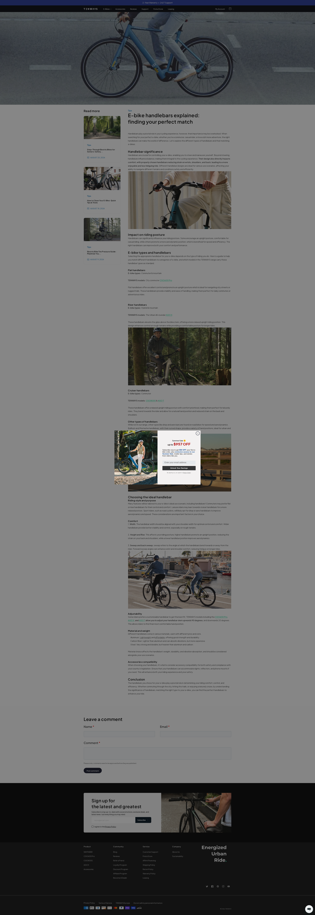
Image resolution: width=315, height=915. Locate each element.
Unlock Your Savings (179, 468)
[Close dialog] (198, 433)
